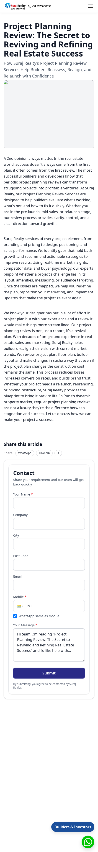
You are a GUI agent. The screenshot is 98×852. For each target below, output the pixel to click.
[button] (19, 606)
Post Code (20, 556)
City (16, 535)
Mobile (19, 597)
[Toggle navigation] (90, 6)
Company (20, 515)
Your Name (23, 494)
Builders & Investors (72, 826)
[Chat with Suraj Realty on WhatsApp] (88, 842)
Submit (49, 673)
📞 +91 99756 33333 (39, 6)
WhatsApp (24, 453)
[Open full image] (49, 114)
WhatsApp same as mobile (39, 616)
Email (17, 576)
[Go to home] (15, 6)
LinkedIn (44, 453)
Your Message (25, 625)
